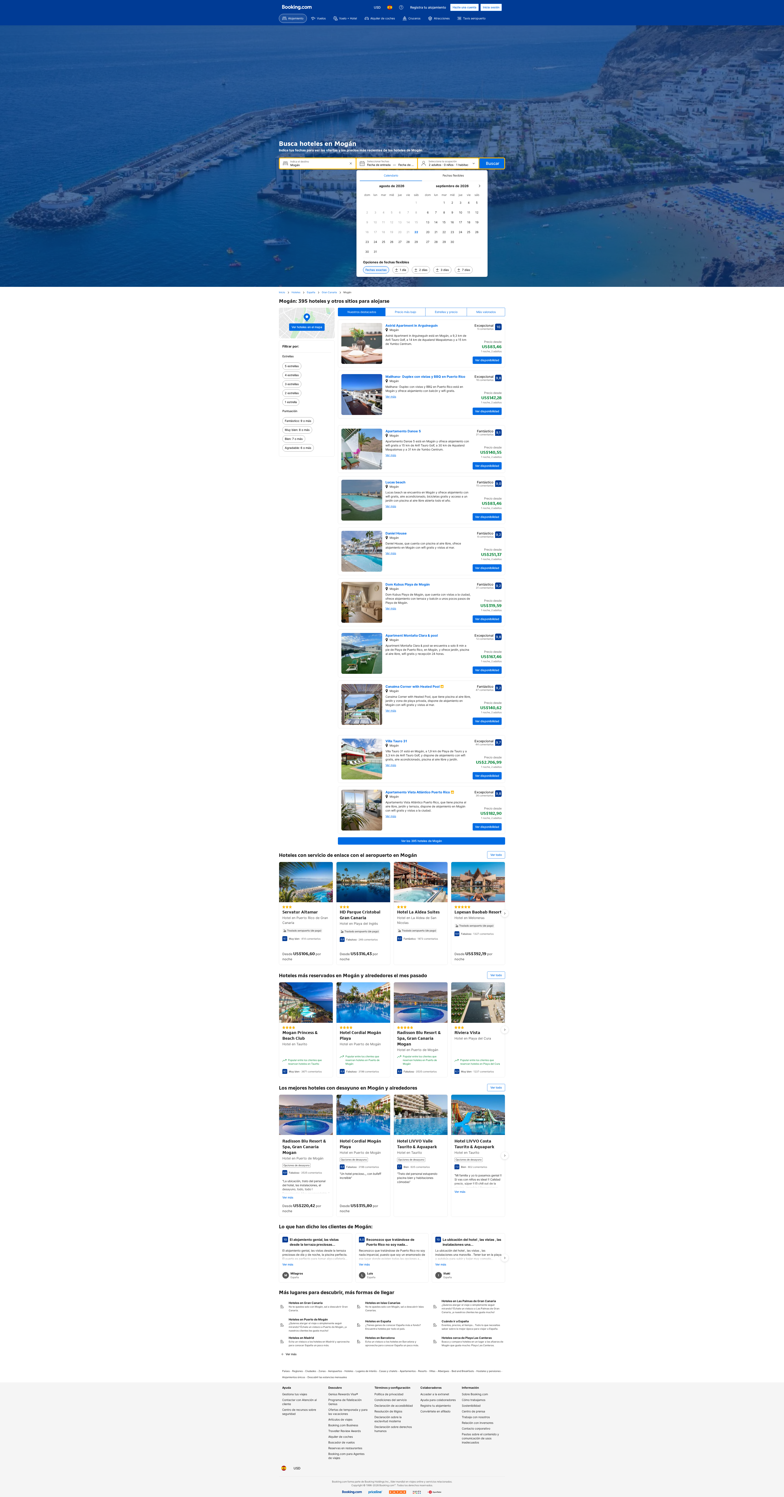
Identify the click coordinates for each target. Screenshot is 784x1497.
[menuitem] (293, 18)
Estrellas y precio (446, 312)
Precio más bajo (405, 312)
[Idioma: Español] (390, 7)
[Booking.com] (297, 7)
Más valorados (486, 312)
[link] (306, 366)
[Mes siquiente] (479, 186)
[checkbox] (416, 202)
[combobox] (318, 165)
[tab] (391, 175)
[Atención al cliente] (401, 7)
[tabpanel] (422, 229)
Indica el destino (299, 161)
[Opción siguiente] (504, 913)
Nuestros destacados (361, 312)
